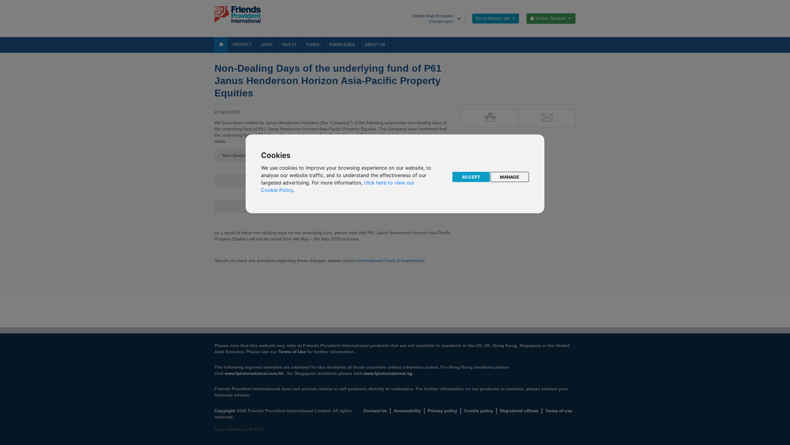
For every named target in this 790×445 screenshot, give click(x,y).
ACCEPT (471, 177)
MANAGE (509, 177)
